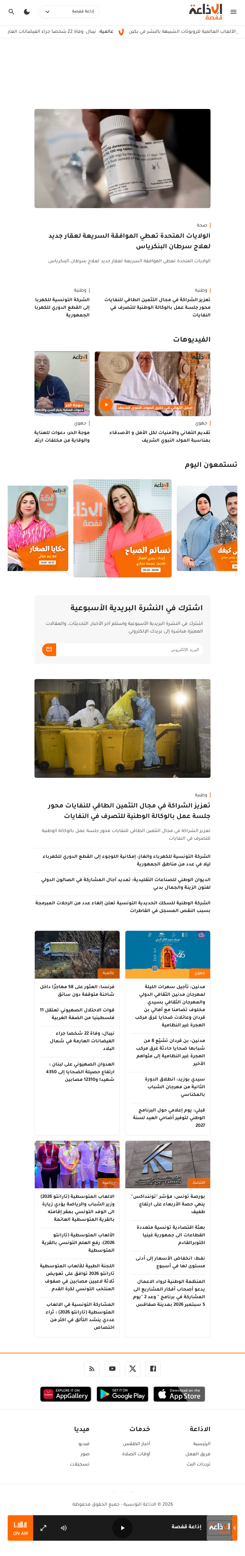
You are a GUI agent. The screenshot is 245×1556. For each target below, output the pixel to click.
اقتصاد (198, 1183)
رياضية (108, 1183)
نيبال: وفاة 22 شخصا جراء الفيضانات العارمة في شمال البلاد (82, 1041)
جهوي (201, 423)
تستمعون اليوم (211, 466)
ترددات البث (199, 1464)
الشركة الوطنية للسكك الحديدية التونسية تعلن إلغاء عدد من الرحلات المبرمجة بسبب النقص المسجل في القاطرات (123, 907)
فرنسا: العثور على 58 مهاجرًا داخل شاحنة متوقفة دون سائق (77, 991)
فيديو (84, 1444)
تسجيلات (80, 1464)
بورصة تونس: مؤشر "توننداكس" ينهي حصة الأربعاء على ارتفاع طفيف (168, 1205)
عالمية (109, 973)
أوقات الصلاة (136, 1454)
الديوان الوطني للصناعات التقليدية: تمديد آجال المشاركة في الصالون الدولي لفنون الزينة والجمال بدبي (126, 884)
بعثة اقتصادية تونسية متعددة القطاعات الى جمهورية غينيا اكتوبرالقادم (171, 1236)
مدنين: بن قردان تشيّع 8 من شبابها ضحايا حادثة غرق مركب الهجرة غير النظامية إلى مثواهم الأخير (170, 1053)
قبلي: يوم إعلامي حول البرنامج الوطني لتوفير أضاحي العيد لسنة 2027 (169, 1118)
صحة (202, 225)
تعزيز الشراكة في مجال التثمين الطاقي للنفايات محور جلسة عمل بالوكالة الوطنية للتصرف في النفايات (157, 308)
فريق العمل (198, 1454)
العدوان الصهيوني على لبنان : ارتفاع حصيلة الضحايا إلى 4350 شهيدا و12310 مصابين (80, 1072)
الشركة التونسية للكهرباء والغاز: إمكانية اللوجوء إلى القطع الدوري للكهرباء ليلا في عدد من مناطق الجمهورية (127, 861)
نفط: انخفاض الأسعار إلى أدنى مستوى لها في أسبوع (170, 1262)
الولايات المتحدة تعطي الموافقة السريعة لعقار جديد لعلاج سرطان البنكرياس (129, 242)
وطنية (201, 290)
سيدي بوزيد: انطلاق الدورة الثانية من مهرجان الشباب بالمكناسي (175, 1087)
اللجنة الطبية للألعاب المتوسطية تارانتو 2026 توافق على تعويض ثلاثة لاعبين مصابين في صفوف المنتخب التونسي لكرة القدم (77, 1278)
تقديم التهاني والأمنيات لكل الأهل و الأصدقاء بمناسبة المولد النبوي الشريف (160, 437)
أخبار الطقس (136, 1444)
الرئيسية (202, 1444)
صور (85, 1454)
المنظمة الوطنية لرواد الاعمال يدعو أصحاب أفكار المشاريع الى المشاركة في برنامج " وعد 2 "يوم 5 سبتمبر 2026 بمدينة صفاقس (169, 1294)
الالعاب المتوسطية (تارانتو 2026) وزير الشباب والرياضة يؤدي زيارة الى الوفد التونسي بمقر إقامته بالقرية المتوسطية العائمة (78, 1209)
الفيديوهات (192, 340)
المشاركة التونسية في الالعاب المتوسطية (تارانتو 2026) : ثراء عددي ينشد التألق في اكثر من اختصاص (80, 1317)
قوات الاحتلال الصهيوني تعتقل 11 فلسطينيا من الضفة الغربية (77, 1014)
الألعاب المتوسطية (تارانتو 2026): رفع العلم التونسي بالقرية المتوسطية (78, 1243)
